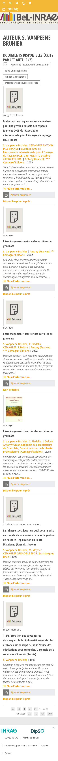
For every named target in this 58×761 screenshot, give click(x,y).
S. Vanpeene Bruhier (15, 145)
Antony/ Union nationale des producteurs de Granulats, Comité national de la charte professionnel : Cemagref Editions (27, 448)
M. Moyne (35, 550)
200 (50, 713)
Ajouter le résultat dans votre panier (30, 64)
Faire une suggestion (16, 70)
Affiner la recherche (15, 76)
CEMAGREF (9, 347)
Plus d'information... (19, 188)
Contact (8, 753)
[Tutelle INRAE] (15, 731)
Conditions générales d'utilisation (21, 745)
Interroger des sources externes (21, 82)
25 (29, 713)
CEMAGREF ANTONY (41, 145)
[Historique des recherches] (24, 3)
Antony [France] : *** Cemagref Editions (27, 349)
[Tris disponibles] (5, 64)
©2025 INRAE (11, 737)
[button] (6, 195)
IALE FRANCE (11, 148)
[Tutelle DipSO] (43, 731)
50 (35, 713)
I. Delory (23, 347)
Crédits (44, 745)
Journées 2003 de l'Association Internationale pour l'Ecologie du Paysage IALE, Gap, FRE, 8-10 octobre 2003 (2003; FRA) (28, 154)
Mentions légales (31, 737)
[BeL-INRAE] (29, 17)
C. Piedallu (35, 344)
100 (42, 713)
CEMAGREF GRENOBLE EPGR (20, 553)
